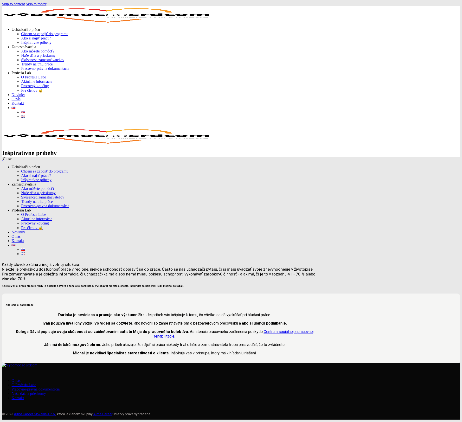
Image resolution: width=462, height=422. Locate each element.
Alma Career (102, 414)
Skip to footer (36, 4)
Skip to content (13, 4)
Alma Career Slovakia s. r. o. (35, 414)
